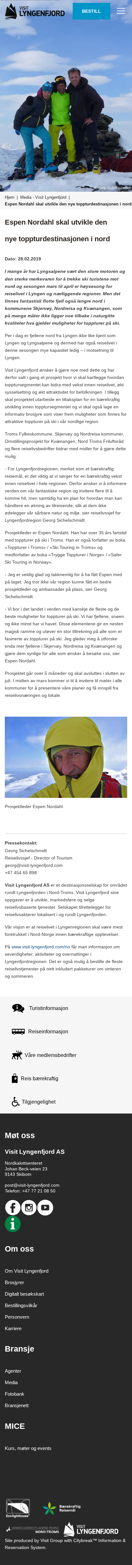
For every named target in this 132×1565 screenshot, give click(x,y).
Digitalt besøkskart (24, 1294)
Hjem (9, 197)
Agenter (13, 1371)
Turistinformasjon (48, 1008)
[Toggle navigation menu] (121, 11)
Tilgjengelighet (38, 1102)
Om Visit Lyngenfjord (26, 1271)
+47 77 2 (31, 1190)
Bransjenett (17, 1405)
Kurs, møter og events (28, 1448)
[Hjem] (35, 11)
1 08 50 (47, 1190)
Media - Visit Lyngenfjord (43, 197)
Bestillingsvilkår (21, 1305)
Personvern (17, 1317)
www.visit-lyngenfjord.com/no (41, 946)
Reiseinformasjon (48, 1031)
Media (11, 1382)
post (9, 1185)
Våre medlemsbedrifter (50, 1055)
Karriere (13, 1328)
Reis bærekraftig (39, 1078)
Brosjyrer (14, 1282)
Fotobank (14, 1394)
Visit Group (51, 1540)
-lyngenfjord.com (43, 1185)
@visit (19, 1185)
